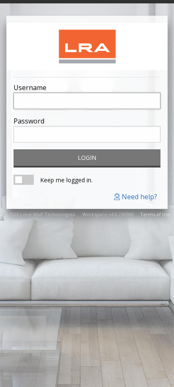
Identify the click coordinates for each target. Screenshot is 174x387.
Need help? (138, 196)
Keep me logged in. (66, 180)
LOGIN (87, 158)
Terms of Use (155, 214)
